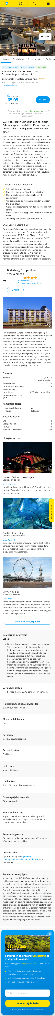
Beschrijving (18, 59)
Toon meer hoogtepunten (27, 621)
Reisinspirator (51, 512)
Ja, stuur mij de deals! (27, 1003)
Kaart (16, 290)
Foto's (6, 59)
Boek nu (43, 99)
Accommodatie (35, 59)
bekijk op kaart (10, 85)
